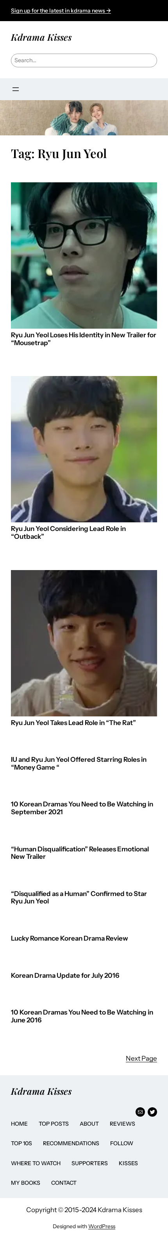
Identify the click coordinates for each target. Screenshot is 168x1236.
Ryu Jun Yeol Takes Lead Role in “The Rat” (73, 723)
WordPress (101, 1226)
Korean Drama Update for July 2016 (65, 975)
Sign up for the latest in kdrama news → (61, 10)
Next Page (141, 1058)
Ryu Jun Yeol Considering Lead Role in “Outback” (68, 532)
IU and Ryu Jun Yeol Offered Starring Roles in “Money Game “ (79, 763)
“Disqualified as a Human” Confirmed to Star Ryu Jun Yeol (79, 897)
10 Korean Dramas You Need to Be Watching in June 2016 (82, 1016)
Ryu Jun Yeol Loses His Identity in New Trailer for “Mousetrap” (83, 339)
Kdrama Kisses (41, 37)
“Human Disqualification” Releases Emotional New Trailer (80, 853)
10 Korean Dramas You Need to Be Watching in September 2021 (82, 808)
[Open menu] (15, 89)
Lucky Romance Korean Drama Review (69, 938)
